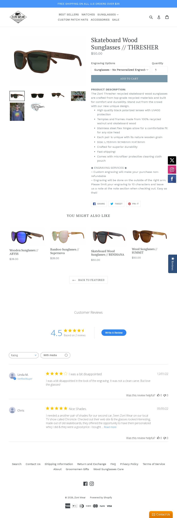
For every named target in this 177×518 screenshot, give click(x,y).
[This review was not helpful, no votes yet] (164, 395)
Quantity (157, 63)
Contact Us (33, 464)
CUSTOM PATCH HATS (73, 19)
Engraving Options (103, 63)
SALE (115, 19)
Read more (110, 427)
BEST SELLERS (69, 14)
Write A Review (114, 332)
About (57, 469)
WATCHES (88, 14)
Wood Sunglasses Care (108, 469)
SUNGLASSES (108, 14)
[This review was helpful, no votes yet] (158, 395)
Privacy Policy (129, 464)
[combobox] (24, 355)
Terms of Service (154, 464)
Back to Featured (91, 280)
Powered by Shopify (101, 497)
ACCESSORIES (100, 19)
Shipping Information (59, 464)
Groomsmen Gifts (77, 469)
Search (16, 464)
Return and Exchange (91, 464)
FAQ (113, 464)
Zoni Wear (80, 497)
